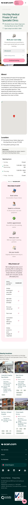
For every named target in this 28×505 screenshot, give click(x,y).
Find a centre (17, 3)
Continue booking (14, 60)
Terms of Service (6, 478)
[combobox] (14, 55)
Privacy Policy (16, 478)
